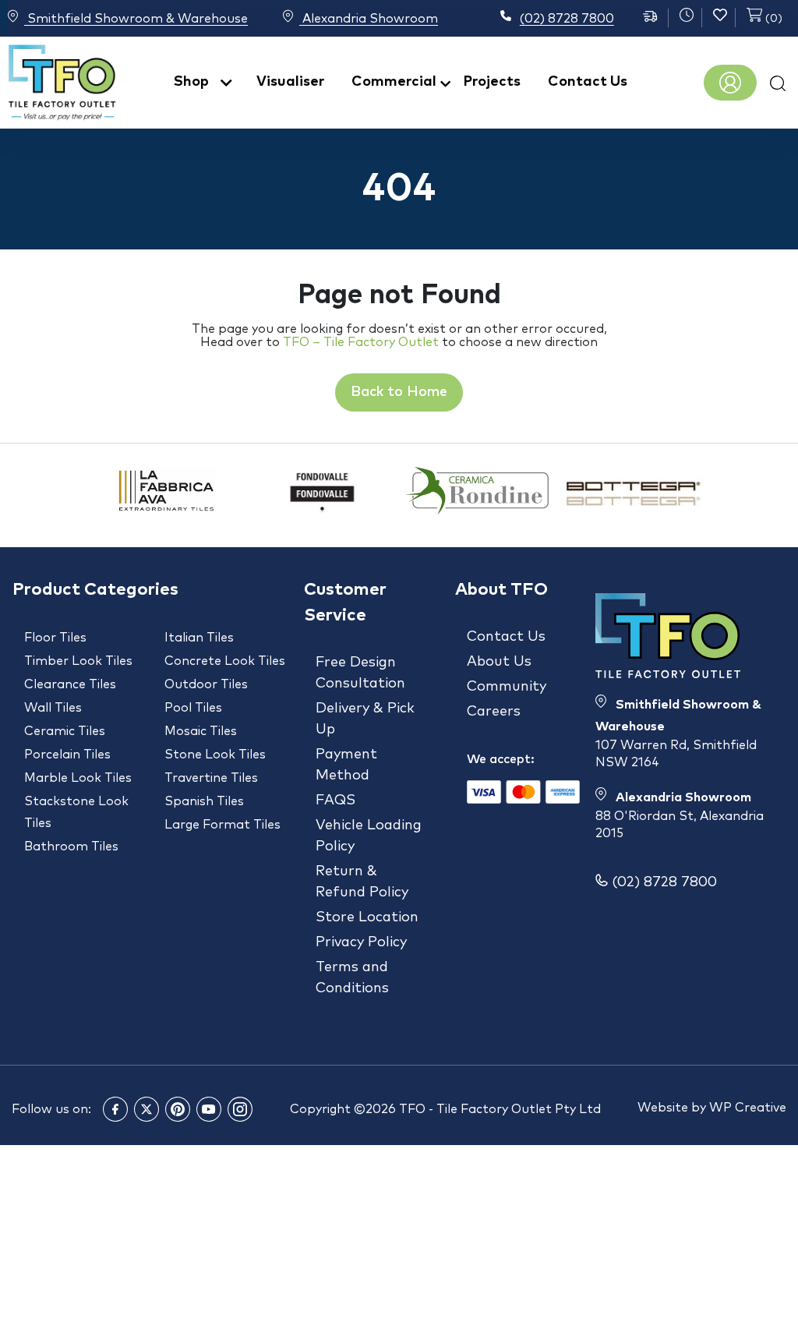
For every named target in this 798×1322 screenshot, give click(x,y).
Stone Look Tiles (215, 754)
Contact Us (587, 82)
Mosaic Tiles (200, 731)
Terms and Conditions (352, 977)
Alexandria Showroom (368, 18)
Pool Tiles (193, 708)
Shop (191, 82)
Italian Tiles (199, 637)
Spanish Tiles (204, 801)
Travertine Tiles (211, 778)
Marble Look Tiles (78, 778)
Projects (492, 82)
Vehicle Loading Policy (369, 836)
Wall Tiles (53, 708)
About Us (499, 662)
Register (730, 83)
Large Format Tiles (222, 824)
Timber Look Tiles (78, 661)
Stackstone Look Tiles (76, 812)
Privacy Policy (361, 942)
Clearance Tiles (70, 684)
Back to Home (399, 392)
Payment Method (346, 765)
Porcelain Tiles (67, 754)
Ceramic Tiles (64, 731)
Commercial (393, 82)
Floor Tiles (55, 637)
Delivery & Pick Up (365, 719)
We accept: (501, 759)
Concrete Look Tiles (224, 661)
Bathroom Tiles (71, 846)
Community (506, 687)
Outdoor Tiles (206, 684)
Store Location (367, 917)
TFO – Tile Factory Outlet (361, 342)
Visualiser (290, 82)
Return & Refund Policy (362, 882)
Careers (494, 712)
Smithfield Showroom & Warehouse (136, 18)
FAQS (335, 801)
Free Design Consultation (360, 673)
